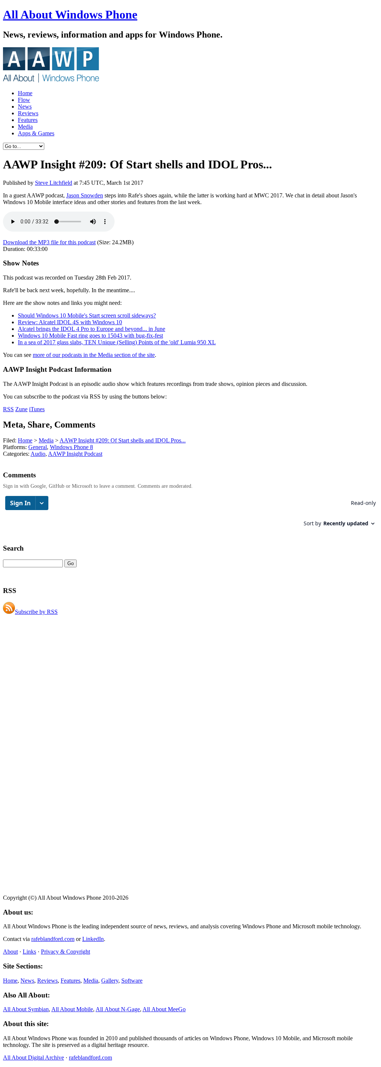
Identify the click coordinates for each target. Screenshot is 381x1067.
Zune (21, 409)
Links (29, 951)
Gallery (109, 980)
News (25, 106)
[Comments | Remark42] (190, 515)
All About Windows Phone (70, 14)
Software (132, 980)
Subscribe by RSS (36, 612)
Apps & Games (36, 133)
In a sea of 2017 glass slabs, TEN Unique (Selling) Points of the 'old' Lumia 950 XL (117, 342)
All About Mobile (72, 1009)
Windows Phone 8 (71, 447)
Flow (24, 100)
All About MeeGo (164, 1009)
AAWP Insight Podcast (75, 454)
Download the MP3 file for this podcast (49, 242)
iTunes (37, 409)
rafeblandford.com (52, 939)
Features (28, 120)
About (10, 951)
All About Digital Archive (33, 1057)
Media (25, 126)
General (37, 447)
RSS (8, 409)
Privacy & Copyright (65, 951)
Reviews (28, 113)
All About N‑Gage (118, 1009)
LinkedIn (93, 939)
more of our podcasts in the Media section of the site (94, 355)
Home (25, 93)
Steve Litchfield (53, 183)
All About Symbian (26, 1009)
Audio (38, 454)
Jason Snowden (84, 195)
